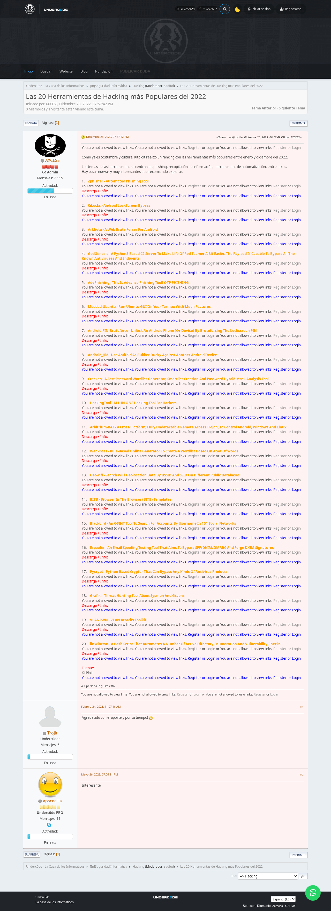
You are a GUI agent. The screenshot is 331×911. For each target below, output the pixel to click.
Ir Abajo (31, 123)
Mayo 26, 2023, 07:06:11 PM (99, 774)
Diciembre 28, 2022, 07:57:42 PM (107, 137)
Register (194, 147)
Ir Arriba (32, 854)
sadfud (169, 86)
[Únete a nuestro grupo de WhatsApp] (313, 893)
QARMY (290, 905)
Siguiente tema (292, 108)
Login (210, 147)
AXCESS (52, 160)
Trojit (52, 733)
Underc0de (42, 897)
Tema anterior (264, 108)
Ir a (233, 876)
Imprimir (298, 123)
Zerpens (277, 905)
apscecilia (52, 801)
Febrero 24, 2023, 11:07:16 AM (101, 706)
